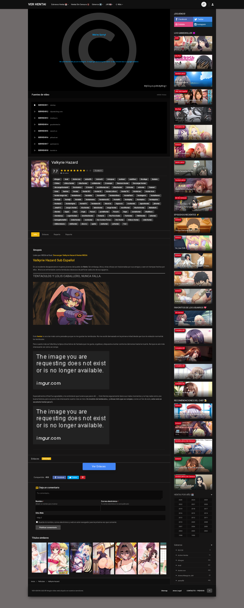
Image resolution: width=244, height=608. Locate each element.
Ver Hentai (119, 220)
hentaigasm (142, 195)
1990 (193, 535)
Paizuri (92, 212)
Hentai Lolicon (111, 191)
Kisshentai (85, 208)
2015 (193, 513)
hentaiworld (96, 204)
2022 (180, 504)
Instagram (201, 24)
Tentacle (101, 216)
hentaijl (67, 199)
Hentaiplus (141, 199)
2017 (206, 509)
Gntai (56, 191)
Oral (75, 212)
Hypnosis (119, 204)
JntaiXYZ (58, 208)
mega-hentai (111, 208)
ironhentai (131, 204)
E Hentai (89, 187)
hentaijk (57, 199)
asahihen (132, 179)
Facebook (183, 19)
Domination (77, 187)
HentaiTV (83, 204)
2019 (180, 509)
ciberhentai (83, 183)
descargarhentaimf (61, 187)
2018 (193, 509)
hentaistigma (70, 204)
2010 (180, 522)
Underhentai (75, 220)
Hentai (75, 191)
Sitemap (164, 591)
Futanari (152, 187)
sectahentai (136, 212)
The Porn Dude (114, 216)
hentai (39, 336)
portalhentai (104, 212)
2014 (206, 513)
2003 (193, 531)
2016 (180, 513)
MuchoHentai (139, 208)
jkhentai (156, 204)
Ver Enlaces (99, 466)
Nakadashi (152, 208)
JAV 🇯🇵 (108, 4)
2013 (180, 518)
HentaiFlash (128, 195)
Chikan (57, 183)
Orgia (83, 212)
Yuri (124, 224)
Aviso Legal (177, 591)
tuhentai (153, 216)
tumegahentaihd (60, 220)
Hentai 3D (86, 191)
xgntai (94, 224)
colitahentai (96, 183)
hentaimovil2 (104, 199)
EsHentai (130, 187)
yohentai (115, 224)
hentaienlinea (114, 195)
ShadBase (148, 212)
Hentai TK (124, 191)
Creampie (108, 183)
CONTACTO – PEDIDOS (195, 591)
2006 (193, 526)
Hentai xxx (137, 191)
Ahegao (57, 179)
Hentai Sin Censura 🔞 (80, 4)
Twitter (200, 19)
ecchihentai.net (102, 187)
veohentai (88, 220)
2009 (193, 522)
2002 (206, 531)
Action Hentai (183, 555)
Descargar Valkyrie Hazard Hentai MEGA (70, 255)
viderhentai (147, 220)
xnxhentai (104, 224)
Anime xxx (76, 179)
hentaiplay (128, 199)
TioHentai (128, 216)
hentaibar (88, 195)
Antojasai (110, 179)
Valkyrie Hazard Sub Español (54, 260)
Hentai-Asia (150, 191)
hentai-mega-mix (61, 195)
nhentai (57, 212)
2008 (206, 522)
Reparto (57, 234)
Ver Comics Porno (104, 220)
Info (35, 234)
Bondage (144, 179)
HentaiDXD (101, 195)
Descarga (46, 459)
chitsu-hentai (69, 183)
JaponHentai (144, 204)
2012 (193, 518)
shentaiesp (59, 216)
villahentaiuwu (60, 224)
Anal (66, 179)
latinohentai (98, 208)
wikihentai (73, 224)
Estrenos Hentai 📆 (59, 4)
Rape (125, 212)
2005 (206, 526)
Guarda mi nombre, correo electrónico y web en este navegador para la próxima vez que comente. (78, 522)
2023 (206, 500)
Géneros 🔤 (97, 4)
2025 (180, 500)
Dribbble (181, 24)
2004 (180, 531)
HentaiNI (117, 199)
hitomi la (108, 204)
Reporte (68, 234)
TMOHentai (141, 216)
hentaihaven (155, 195)
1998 (180, 535)
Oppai (67, 212)
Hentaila (78, 199)
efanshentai (117, 187)
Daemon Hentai (122, 183)
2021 (193, 504)
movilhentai (125, 208)
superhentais (72, 216)
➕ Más (118, 4)
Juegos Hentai (71, 208)
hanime (65, 191)
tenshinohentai (87, 216)
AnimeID (99, 179)
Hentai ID (98, 191)
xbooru (84, 224)
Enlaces (45, 234)
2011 (206, 518)
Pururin (116, 212)
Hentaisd (58, 204)
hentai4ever (76, 195)
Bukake (155, 179)
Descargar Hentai (139, 183)
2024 (193, 500)
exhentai (141, 187)
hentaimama (90, 199)
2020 (206, 504)
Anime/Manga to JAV (186, 576)
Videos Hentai (133, 220)
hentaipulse (153, 199)
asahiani (122, 179)
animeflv (88, 179)
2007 (180, 526)
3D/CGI (180, 550)
